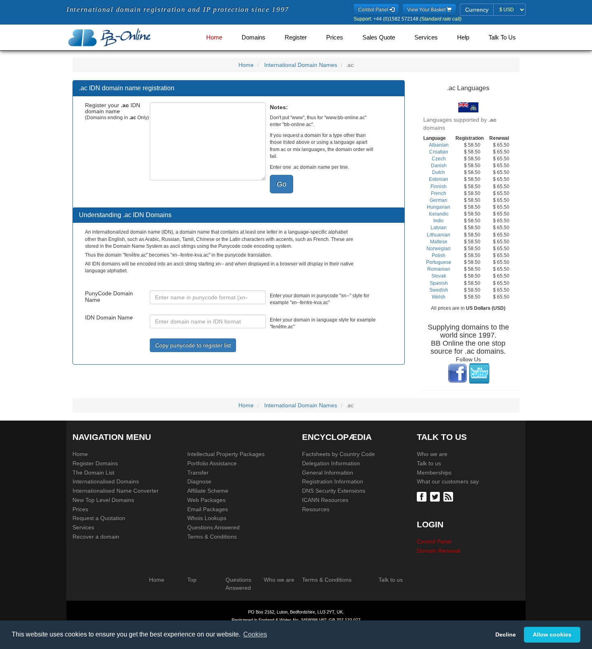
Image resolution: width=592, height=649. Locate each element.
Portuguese (438, 262)
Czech (439, 159)
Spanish (439, 283)
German (438, 200)
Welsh (438, 297)
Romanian (438, 269)
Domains (253, 37)
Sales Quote (378, 37)
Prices (334, 37)
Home (214, 37)
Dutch (438, 172)
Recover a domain (95, 536)
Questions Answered (213, 527)
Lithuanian (438, 235)
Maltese (438, 242)
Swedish (438, 290)
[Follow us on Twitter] (436, 496)
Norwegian (438, 248)
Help (463, 37)
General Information (327, 472)
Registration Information (332, 481)
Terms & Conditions (212, 536)
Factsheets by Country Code (338, 454)
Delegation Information (331, 463)
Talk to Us (502, 37)
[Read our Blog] (449, 496)
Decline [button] (505, 634)
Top (192, 579)
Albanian (439, 145)
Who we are (432, 454)
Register (296, 37)
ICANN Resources (325, 500)
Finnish (439, 186)
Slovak (438, 276)
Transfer (198, 472)
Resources (315, 509)
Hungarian (438, 207)
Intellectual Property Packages (226, 454)
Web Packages (206, 500)
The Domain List (93, 472)
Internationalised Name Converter (115, 490)
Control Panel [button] (373, 9)
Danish (439, 165)
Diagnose (199, 481)
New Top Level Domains (103, 500)
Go (281, 184)
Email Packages (207, 509)
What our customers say (448, 481)
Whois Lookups (206, 518)
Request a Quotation (98, 518)
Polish (438, 255)
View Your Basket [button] (427, 9)
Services (426, 37)
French (438, 193)
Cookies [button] (255, 634)
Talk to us (429, 463)
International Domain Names (300, 65)
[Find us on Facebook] (422, 496)
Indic (438, 221)
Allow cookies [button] (552, 634)
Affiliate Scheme (207, 490)
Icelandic (439, 214)
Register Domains (95, 463)
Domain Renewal (438, 550)
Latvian (439, 227)
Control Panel (434, 541)
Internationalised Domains (105, 481)
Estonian (438, 179)
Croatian (438, 152)
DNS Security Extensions (333, 490)
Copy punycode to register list (193, 345)
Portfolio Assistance (212, 463)
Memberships (434, 472)
